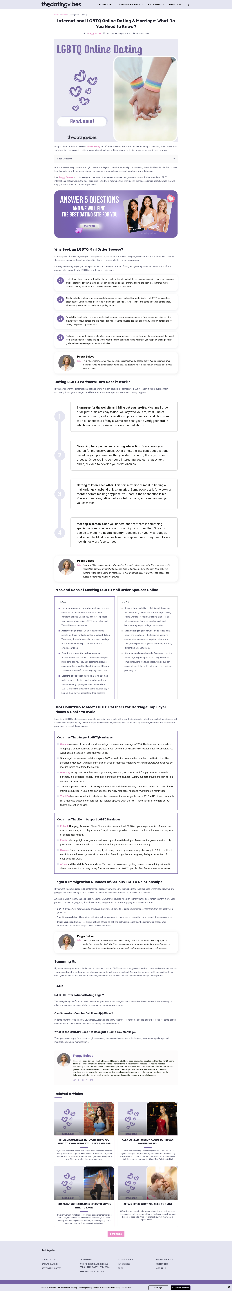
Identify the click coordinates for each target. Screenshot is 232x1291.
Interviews (124, 1264)
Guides (64, 15)
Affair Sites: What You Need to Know (148, 1204)
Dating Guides (125, 1260)
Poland (64, 826)
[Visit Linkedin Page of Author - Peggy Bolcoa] (91, 1080)
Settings (158, 1288)
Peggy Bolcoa (94, 33)
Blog (121, 1268)
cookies (56, 1288)
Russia (63, 840)
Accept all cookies (180, 1288)
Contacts (162, 1264)
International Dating (130, 5)
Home (56, 15)
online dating (93, 146)
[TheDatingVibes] (61, 4)
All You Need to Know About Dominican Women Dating (147, 1141)
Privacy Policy (164, 1260)
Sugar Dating (48, 1260)
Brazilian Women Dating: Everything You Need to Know (84, 1206)
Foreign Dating (104, 5)
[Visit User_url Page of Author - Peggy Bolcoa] (74, 1080)
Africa (63, 864)
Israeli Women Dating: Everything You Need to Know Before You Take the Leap (84, 1141)
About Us (161, 1268)
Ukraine (64, 850)
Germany (65, 772)
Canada (64, 744)
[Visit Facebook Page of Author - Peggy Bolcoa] (78, 1080)
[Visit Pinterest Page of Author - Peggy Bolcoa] (87, 1080)
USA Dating (86, 1260)
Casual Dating (49, 1264)
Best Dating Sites (51, 1268)
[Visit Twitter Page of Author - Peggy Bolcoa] (83, 1080)
